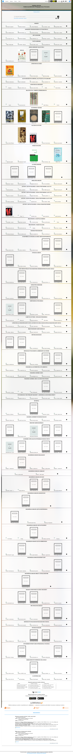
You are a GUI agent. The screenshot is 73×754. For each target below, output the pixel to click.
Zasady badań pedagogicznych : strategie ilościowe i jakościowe (25, 687)
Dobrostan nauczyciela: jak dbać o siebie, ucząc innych (25, 716)
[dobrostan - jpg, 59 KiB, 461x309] (17, 727)
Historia (11, 1)
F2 (66, 1)
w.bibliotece (31, 705)
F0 (61, 1)
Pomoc (15, 1)
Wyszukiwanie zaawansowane (18, 18)
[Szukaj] (58, 17)
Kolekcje (25, 18)
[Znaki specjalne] (58, 18)
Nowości (7, 1)
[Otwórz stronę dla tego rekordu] (10, 25)
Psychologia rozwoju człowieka (21, 688)
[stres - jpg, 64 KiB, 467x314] (17, 741)
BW (51, 1)
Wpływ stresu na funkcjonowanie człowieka (23, 731)
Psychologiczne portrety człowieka (21, 685)
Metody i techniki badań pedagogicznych (35, 686)
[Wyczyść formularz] (56, 18)
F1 (63, 1)
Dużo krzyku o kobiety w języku (47, 685)
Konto (19, 1)
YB (53, 1)
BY (55, 1)
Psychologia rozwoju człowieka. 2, (48, 688)
